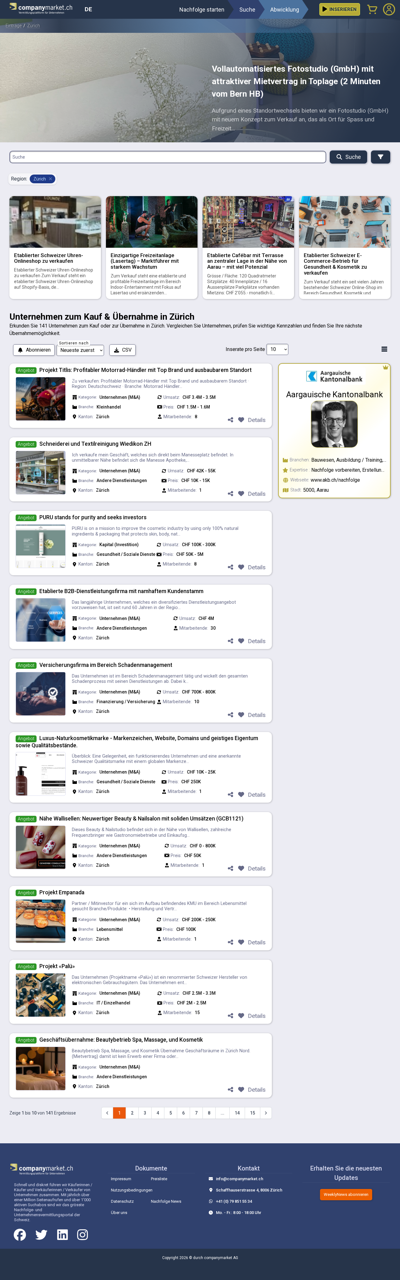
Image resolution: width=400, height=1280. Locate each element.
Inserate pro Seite (245, 349)
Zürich (33, 25)
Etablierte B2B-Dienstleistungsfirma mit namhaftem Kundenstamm (121, 591)
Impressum (121, 1178)
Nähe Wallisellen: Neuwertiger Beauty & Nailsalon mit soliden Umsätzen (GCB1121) (141, 818)
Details (257, 420)
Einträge (14, 25)
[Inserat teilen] (230, 420)
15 (252, 1112)
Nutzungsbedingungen (131, 1190)
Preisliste (159, 1178)
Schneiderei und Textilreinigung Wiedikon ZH (95, 444)
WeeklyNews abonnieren (346, 1194)
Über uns (119, 1212)
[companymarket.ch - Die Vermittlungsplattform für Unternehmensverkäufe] (45, 9)
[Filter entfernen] (50, 179)
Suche (353, 157)
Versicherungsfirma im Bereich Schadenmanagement (105, 665)
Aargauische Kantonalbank (334, 394)
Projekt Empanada (61, 892)
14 (237, 1112)
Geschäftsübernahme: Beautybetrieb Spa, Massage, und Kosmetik (121, 1040)
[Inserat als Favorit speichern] (241, 420)
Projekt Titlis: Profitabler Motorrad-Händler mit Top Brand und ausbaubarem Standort (145, 370)
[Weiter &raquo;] (266, 1113)
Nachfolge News (166, 1201)
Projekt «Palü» (57, 966)
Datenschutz (122, 1201)
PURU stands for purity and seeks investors (93, 517)
